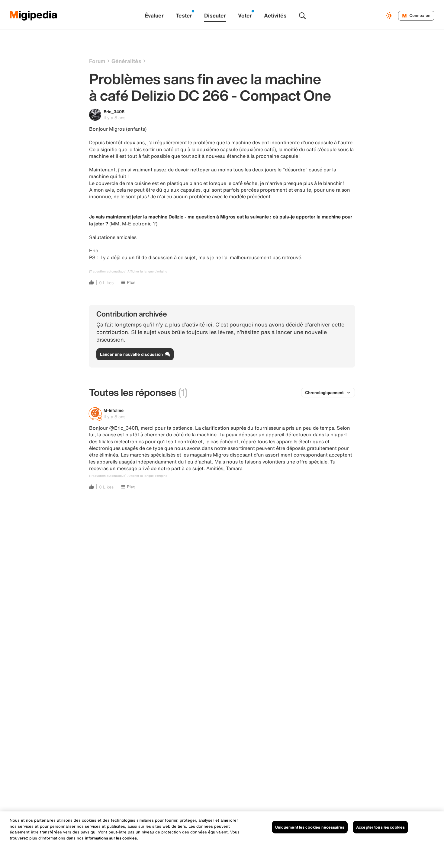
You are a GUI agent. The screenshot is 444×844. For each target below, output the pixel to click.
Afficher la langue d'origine (147, 271)
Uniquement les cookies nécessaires (309, 827)
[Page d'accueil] (33, 16)
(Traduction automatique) (107, 271)
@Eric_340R (123, 428)
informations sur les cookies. (111, 838)
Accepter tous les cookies (380, 827)
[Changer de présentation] (390, 16)
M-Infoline (114, 410)
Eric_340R (114, 111)
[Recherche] (302, 16)
